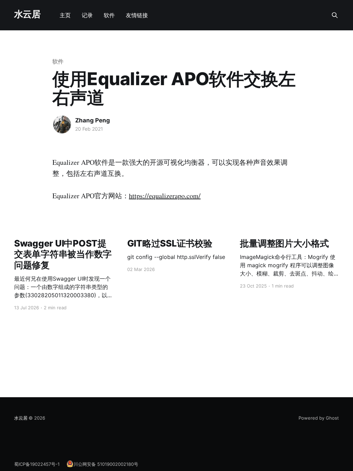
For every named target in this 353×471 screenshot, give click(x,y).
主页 (65, 15)
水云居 (27, 14)
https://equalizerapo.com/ (165, 195)
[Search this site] (334, 15)
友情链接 (137, 15)
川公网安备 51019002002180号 (105, 464)
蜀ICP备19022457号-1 (37, 464)
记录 (87, 15)
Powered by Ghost (319, 418)
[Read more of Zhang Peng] (62, 124)
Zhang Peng (92, 120)
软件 (109, 15)
